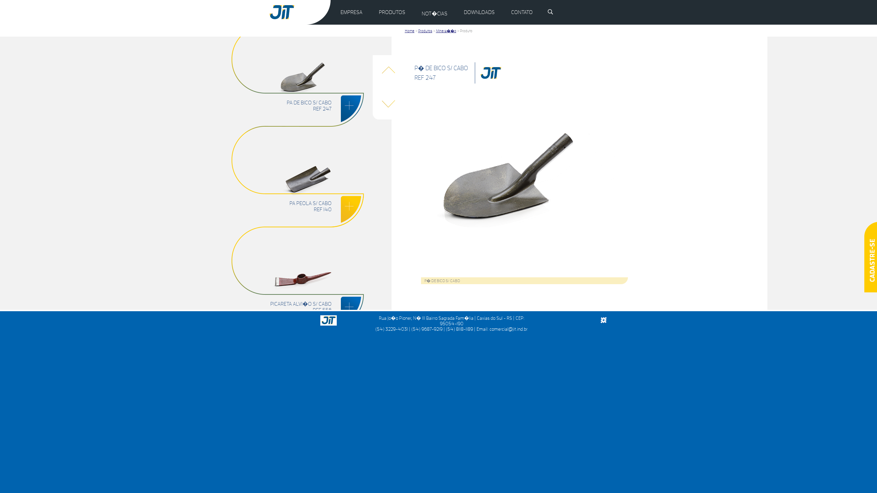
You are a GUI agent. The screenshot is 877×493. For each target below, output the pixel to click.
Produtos (425, 31)
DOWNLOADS (479, 12)
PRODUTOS (392, 12)
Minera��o (446, 31)
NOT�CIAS (434, 13)
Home (410, 31)
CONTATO (522, 12)
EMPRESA (351, 12)
